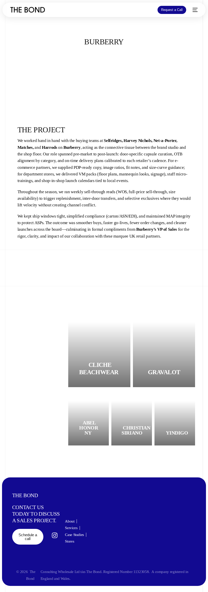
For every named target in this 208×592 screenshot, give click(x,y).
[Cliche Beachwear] (99, 347)
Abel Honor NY (88, 428)
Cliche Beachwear (98, 368)
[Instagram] (54, 535)
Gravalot (164, 372)
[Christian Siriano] (131, 417)
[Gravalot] (164, 347)
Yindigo (177, 433)
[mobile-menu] (194, 10)
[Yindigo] (175, 417)
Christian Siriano (136, 430)
